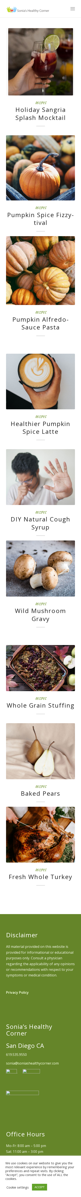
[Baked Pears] (40, 751)
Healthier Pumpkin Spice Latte (40, 427)
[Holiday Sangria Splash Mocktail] (40, 61)
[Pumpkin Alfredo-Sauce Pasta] (40, 270)
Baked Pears (40, 793)
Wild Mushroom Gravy (40, 615)
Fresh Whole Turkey (40, 877)
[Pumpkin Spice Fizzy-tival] (40, 167)
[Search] (63, 8)
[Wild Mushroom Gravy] (40, 568)
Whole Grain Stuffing (41, 705)
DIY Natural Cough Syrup (40, 523)
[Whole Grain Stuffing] (40, 668)
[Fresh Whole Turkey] (40, 835)
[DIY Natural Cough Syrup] (40, 477)
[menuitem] (63, 8)
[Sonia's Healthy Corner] (33, 8)
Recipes (40, 103)
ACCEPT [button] (39, 1187)
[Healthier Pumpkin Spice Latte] (40, 382)
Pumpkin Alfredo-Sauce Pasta (40, 323)
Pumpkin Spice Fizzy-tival (40, 219)
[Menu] (72, 8)
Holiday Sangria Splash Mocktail (40, 113)
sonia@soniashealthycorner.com (32, 1063)
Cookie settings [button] (17, 1187)
